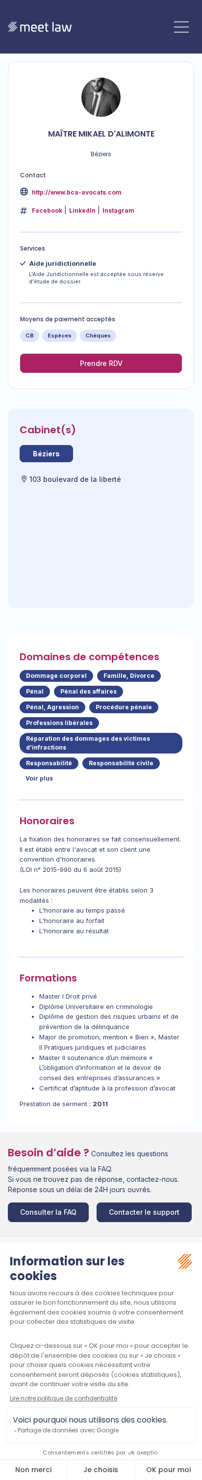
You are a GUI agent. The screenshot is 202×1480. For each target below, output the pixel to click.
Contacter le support (144, 1212)
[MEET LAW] (40, 27)
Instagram (118, 210)
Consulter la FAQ (48, 1212)
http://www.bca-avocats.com (76, 192)
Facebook (47, 210)
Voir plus (39, 778)
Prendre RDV (101, 363)
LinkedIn (82, 210)
